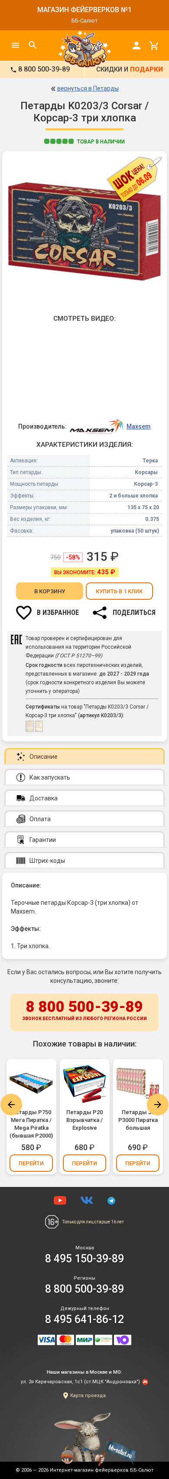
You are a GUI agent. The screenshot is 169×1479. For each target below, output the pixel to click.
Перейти (31, 1163)
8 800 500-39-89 (84, 1009)
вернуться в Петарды (88, 88)
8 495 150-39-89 (84, 1258)
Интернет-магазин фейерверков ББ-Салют (101, 1470)
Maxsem (139, 426)
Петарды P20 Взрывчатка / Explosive (84, 1120)
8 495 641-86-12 (84, 1319)
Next (158, 1104)
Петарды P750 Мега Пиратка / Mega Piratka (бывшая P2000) (31, 1124)
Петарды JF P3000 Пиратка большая (138, 1120)
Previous (11, 1104)
